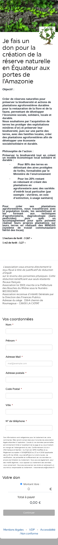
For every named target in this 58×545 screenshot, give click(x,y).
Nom (9, 324)
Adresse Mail (14, 356)
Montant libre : (31, 484)
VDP (32, 529)
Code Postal (14, 388)
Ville (9, 405)
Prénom (11, 340)
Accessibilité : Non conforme (37, 531)
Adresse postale (16, 372)
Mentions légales (13, 529)
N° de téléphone (16, 421)
